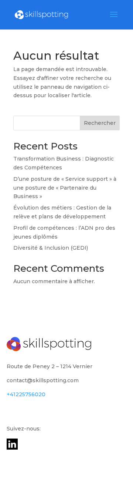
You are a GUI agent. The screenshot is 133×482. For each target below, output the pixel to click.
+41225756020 (26, 394)
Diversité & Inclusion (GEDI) (50, 247)
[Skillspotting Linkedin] (12, 447)
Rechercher (100, 123)
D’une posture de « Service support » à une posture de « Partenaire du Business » (64, 188)
